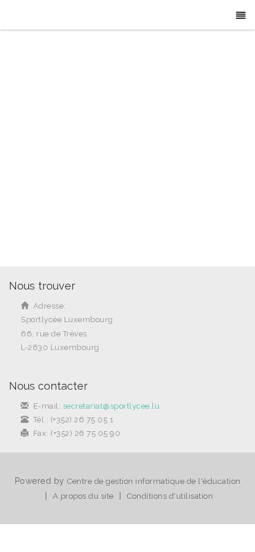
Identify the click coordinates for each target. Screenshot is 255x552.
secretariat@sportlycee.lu (111, 406)
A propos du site (83, 496)
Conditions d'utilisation (170, 496)
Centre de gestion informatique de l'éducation (154, 481)
